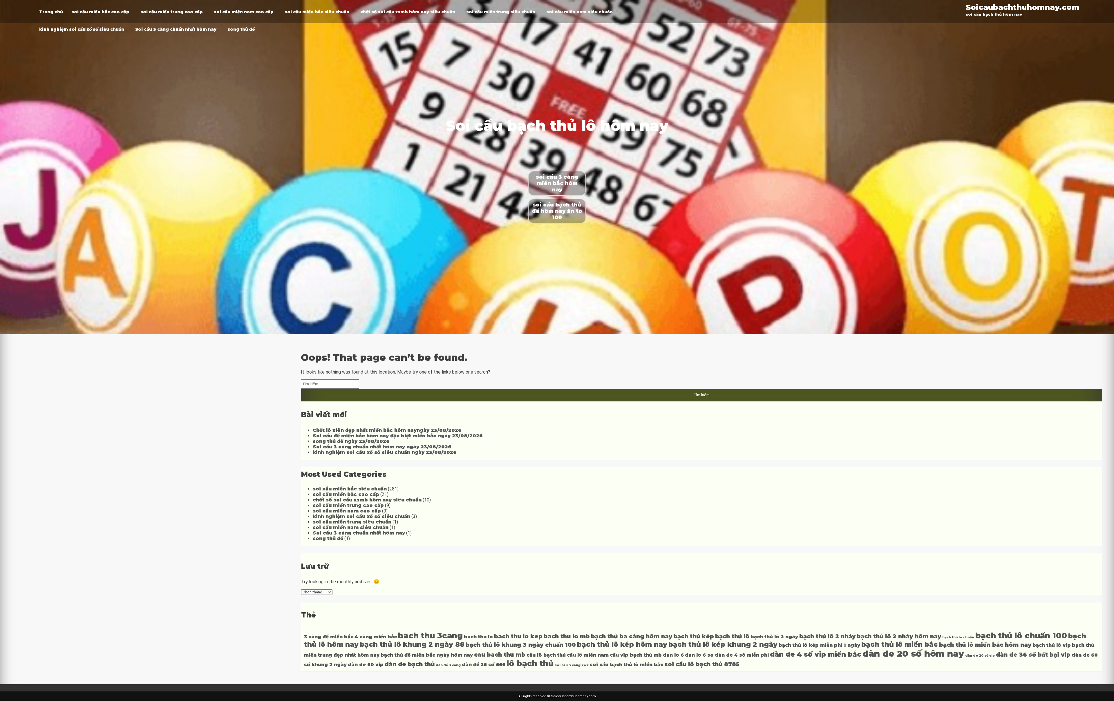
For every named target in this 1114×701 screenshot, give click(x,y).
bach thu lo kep (518, 636)
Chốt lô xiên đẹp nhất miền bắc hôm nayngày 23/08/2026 (387, 430)
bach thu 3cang (430, 635)
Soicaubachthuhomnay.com (1022, 7)
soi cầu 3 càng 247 (572, 665)
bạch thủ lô (732, 636)
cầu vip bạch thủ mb (636, 655)
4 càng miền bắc (376, 637)
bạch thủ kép (693, 636)
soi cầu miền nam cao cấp (244, 12)
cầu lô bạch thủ (546, 655)
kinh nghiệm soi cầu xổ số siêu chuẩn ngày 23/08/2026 (385, 452)
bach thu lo (478, 637)
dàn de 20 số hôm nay (913, 654)
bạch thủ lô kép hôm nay (622, 644)
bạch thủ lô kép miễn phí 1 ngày (819, 645)
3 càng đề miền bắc (328, 637)
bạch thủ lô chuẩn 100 (1021, 635)
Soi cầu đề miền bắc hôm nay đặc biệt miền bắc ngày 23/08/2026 (398, 436)
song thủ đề (241, 29)
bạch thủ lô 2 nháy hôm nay (899, 636)
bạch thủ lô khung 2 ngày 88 (412, 644)
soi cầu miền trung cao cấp (171, 12)
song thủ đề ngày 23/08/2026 (351, 441)
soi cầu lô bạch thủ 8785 (701, 664)
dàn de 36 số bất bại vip (1033, 654)
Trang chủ (51, 12)
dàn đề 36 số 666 (483, 664)
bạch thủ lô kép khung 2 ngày (722, 644)
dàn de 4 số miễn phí (742, 655)
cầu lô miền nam (588, 655)
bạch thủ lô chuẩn (958, 637)
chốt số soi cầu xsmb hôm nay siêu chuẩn (407, 12)
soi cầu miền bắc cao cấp (100, 12)
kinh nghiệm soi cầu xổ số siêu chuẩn (81, 29)
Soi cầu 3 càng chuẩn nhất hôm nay (175, 29)
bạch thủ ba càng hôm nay (631, 636)
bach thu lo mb (567, 636)
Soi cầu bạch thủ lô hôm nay (557, 126)
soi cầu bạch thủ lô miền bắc (626, 664)
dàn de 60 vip (366, 664)
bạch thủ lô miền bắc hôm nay (985, 644)
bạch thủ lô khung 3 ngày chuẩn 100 (521, 644)
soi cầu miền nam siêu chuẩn (579, 12)
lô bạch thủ (530, 663)
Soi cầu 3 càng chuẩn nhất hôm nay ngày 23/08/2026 (382, 447)
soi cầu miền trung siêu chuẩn (500, 12)
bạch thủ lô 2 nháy (827, 636)
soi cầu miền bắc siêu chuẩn (317, 12)
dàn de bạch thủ (410, 664)
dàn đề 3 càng (448, 665)
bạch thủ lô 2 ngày (774, 637)
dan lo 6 (673, 655)
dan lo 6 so (699, 655)
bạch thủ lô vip (1051, 645)
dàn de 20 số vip (980, 655)
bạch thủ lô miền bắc (899, 644)
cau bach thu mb (499, 654)
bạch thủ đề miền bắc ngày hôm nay (427, 655)
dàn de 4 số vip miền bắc (815, 654)
